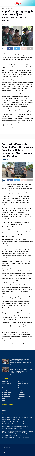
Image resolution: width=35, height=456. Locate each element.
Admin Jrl (5, 24)
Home (3, 8)
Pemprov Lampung (23, 383)
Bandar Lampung (6, 383)
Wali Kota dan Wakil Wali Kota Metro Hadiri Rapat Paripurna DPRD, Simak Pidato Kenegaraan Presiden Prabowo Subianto (21, 370)
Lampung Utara (6, 396)
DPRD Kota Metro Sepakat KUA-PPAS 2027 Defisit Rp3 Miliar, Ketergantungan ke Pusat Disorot (21, 361)
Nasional (20, 381)
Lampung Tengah (9, 8)
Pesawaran (21, 385)
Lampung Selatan (6, 390)
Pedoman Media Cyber (7, 408)
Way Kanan (21, 398)
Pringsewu (21, 388)
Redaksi (4, 410)
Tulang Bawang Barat (24, 396)
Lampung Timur (6, 394)
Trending (20, 392)
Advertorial (5, 381)
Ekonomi (4, 388)
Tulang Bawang (22, 394)
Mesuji (3, 398)
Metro (7, 141)
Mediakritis (7, 451)
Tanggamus (21, 390)
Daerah (4, 385)
